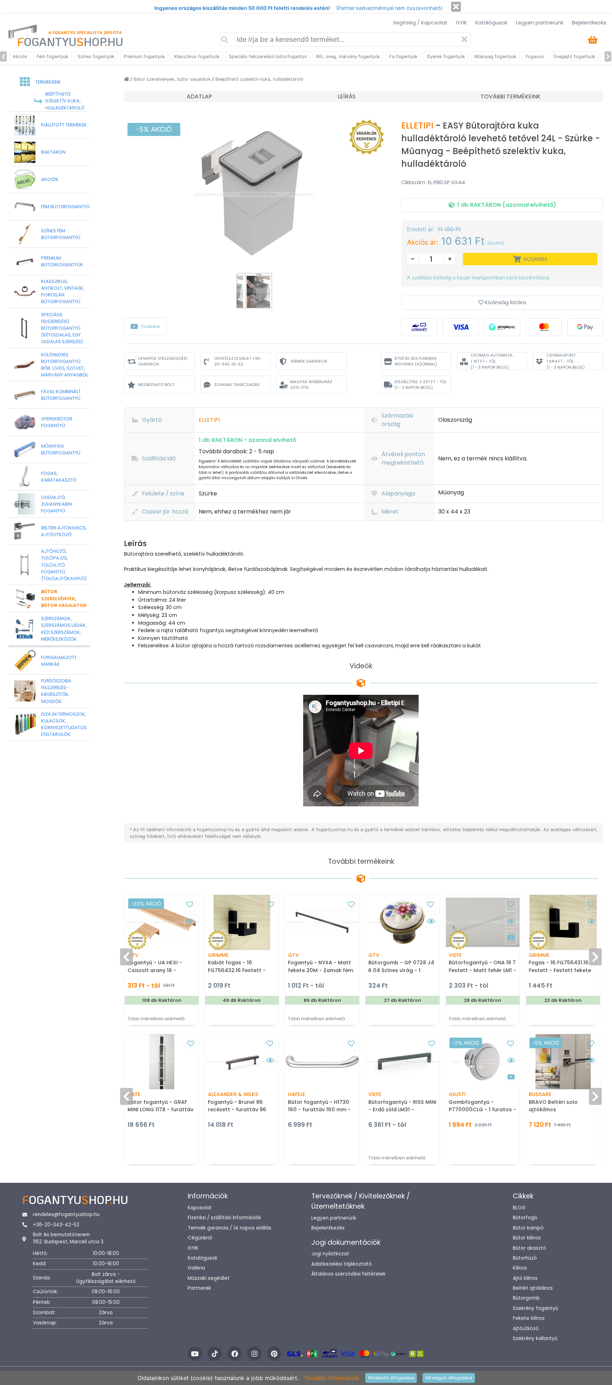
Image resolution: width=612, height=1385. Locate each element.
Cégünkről (200, 1237)
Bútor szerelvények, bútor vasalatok (173, 79)
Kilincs (520, 1268)
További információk (331, 1377)
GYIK (461, 22)
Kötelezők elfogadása (391, 1377)
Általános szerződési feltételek (348, 1274)
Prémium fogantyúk (144, 56)
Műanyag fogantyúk (495, 56)
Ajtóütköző (526, 1328)
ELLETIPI (418, 125)
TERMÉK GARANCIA (308, 361)
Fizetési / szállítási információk (224, 1217)
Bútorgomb (526, 1298)
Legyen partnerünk (539, 22)
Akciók (20, 56)
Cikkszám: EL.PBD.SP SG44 (433, 182)
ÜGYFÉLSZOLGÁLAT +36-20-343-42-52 (238, 361)
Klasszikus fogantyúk (197, 56)
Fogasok (535, 56)
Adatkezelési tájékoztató (341, 1264)
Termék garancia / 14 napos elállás (229, 1228)
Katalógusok (491, 22)
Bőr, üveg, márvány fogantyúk (348, 56)
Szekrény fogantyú (535, 1308)
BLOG (519, 1207)
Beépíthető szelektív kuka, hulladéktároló (259, 79)
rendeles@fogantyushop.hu (66, 1214)
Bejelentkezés (589, 22)
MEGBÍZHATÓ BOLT (156, 384)
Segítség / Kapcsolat (420, 22)
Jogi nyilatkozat (330, 1253)
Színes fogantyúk (96, 56)
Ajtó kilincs (525, 1278)
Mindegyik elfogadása (448, 1377)
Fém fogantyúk (52, 56)
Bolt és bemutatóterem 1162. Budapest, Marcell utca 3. (68, 1238)
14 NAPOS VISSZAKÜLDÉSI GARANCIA (162, 361)
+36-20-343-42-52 (56, 1224)
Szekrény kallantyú (535, 1338)
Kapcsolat (200, 1207)
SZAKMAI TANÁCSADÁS (237, 384)
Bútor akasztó (529, 1248)
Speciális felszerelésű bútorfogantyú (268, 56)
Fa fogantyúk (403, 56)
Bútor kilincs (527, 1237)
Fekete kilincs (529, 1318)
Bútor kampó (528, 1228)
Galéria (196, 1268)
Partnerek (199, 1288)
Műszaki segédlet (209, 1278)
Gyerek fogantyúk (446, 56)
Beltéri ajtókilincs (533, 1288)
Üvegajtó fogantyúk (574, 56)
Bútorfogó (525, 1217)
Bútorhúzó (525, 1258)
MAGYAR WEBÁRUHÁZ (311, 385)
